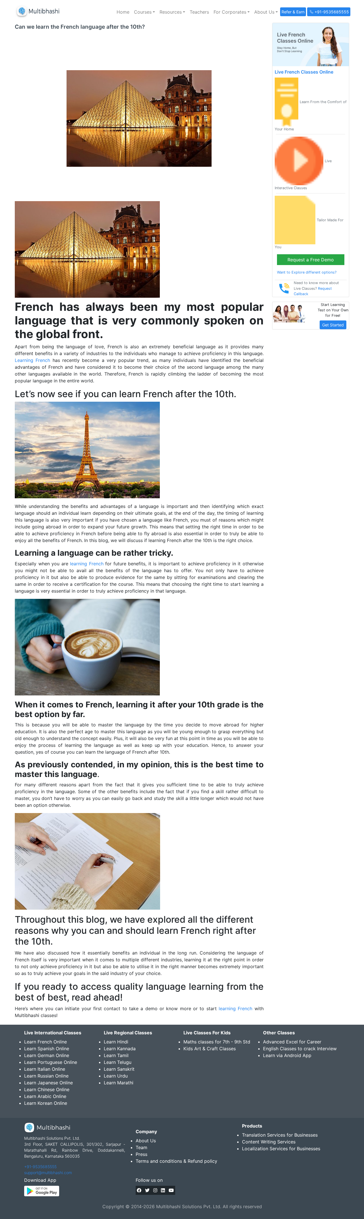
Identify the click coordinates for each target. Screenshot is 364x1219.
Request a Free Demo (311, 259)
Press (141, 1154)
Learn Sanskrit (119, 1069)
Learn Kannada (120, 1048)
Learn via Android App (287, 1055)
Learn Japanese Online (48, 1082)
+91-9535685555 (40, 1166)
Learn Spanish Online (46, 1048)
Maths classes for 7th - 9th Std (216, 1042)
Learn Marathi (118, 1082)
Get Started (333, 324)
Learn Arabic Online (45, 1096)
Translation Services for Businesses (280, 1135)
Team (141, 1147)
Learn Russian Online (46, 1076)
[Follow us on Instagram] (155, 1190)
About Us (146, 1140)
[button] (144, 12)
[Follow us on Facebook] (139, 1190)
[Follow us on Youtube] (171, 1190)
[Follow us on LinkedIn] (163, 1190)
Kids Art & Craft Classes (209, 1048)
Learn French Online (45, 1042)
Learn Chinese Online (46, 1089)
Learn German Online (46, 1055)
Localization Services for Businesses (281, 1148)
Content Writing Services (268, 1142)
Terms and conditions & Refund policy (176, 1161)
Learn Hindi (116, 1042)
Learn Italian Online (44, 1069)
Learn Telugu (117, 1062)
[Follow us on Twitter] (147, 1190)
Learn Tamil (116, 1055)
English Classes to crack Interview (300, 1048)
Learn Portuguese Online (50, 1062)
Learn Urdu (116, 1076)
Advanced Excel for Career (292, 1042)
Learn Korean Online (45, 1103)
